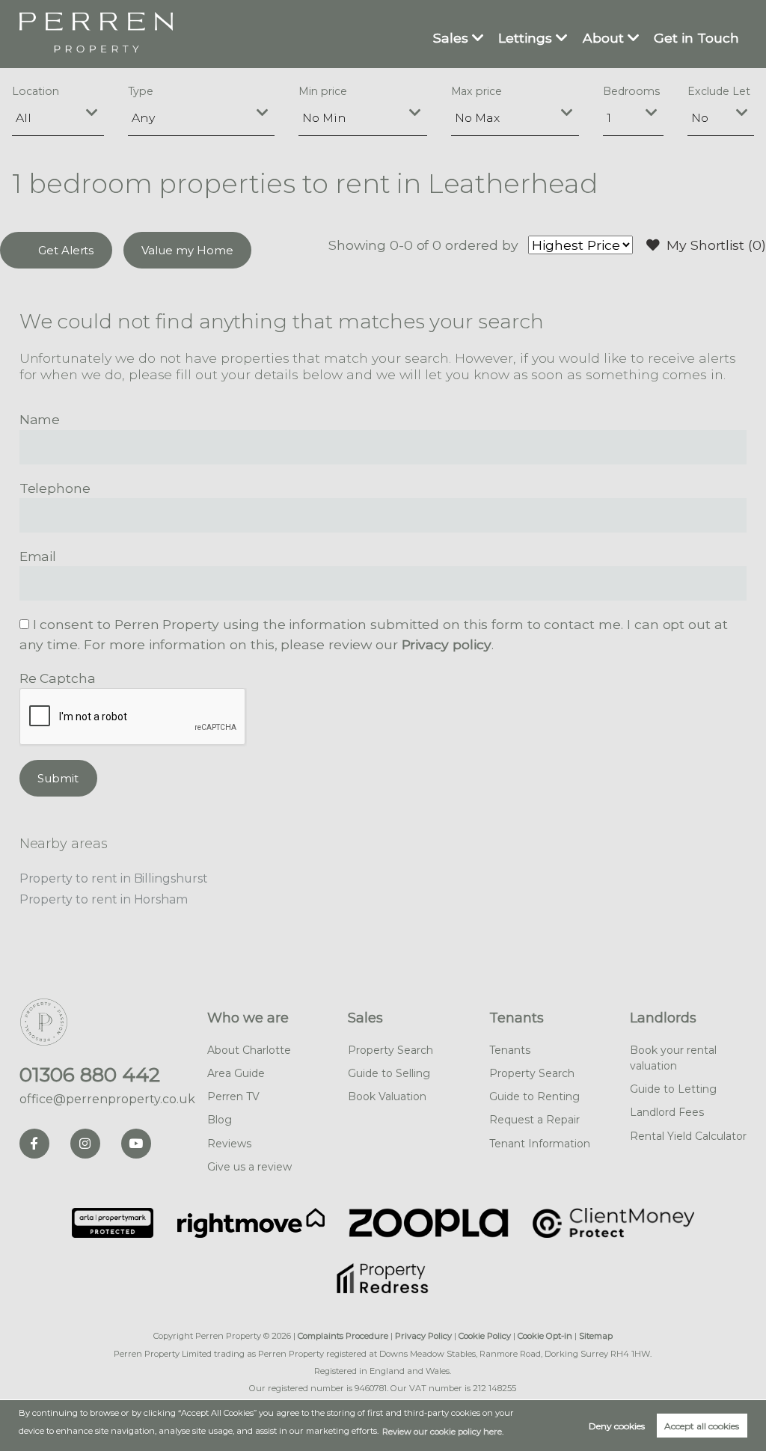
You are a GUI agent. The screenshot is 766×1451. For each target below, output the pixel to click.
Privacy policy (446, 644)
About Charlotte (249, 1050)
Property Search (390, 1050)
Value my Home (187, 250)
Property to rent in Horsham (104, 899)
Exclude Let (718, 91)
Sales (450, 38)
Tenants (516, 1018)
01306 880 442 (89, 1075)
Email (38, 556)
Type (141, 91)
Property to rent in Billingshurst (113, 878)
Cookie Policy (485, 1336)
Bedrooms (631, 91)
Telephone (55, 488)
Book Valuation (387, 1096)
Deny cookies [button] (617, 1426)
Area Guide (236, 1073)
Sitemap (596, 1336)
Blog (219, 1119)
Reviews (229, 1143)
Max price (477, 91)
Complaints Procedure (343, 1336)
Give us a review (249, 1167)
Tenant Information (539, 1143)
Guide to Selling (389, 1073)
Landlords (663, 1018)
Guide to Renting (534, 1096)
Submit (58, 778)
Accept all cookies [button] (701, 1426)
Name (40, 419)
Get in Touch (696, 38)
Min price (322, 91)
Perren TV (233, 1096)
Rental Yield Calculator (688, 1136)
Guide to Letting (673, 1089)
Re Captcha (57, 678)
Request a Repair (534, 1119)
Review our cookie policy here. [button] (442, 1431)
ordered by (481, 245)
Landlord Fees (667, 1112)
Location (35, 91)
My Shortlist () (716, 245)
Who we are (248, 1018)
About (603, 38)
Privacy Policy (423, 1336)
